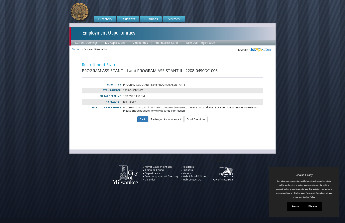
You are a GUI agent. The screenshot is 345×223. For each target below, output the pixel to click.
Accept (295, 206)
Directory (105, 19)
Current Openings (86, 43)
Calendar (150, 179)
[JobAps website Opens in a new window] (260, 50)
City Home (76, 49)
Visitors (174, 19)
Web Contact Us (192, 179)
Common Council (155, 170)
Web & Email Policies (194, 176)
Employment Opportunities (108, 33)
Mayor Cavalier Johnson (158, 166)
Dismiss (312, 206)
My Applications (115, 43)
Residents (128, 19)
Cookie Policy (309, 197)
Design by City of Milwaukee (223, 178)
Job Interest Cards (166, 43)
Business (151, 19)
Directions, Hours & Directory (161, 176)
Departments (152, 173)
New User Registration (200, 43)
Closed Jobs (140, 43)
